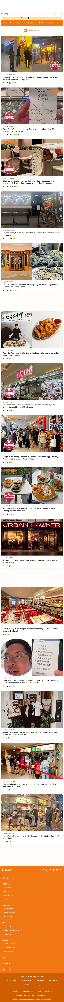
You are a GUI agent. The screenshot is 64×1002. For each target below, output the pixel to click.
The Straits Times (11, 980)
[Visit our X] (60, 869)
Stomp (38, 985)
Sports (6, 899)
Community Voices (9, 912)
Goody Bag (7, 934)
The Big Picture (8, 908)
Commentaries (8, 951)
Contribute (58, 13)
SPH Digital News (28, 991)
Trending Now (8, 887)
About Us (16, 991)
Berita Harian (53, 980)
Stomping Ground (9, 943)
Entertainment (8, 895)
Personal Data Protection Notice (24, 995)
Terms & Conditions (43, 991)
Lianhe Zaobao (40, 980)
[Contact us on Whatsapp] (47, 869)
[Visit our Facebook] (57, 869)
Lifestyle (6, 891)
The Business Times (26, 980)
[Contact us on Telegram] (43, 869)
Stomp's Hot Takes (9, 947)
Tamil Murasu (28, 985)
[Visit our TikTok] (50, 869)
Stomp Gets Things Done (11, 930)
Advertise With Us (43, 995)
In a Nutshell (8, 916)
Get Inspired (8, 926)
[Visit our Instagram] (53, 869)
